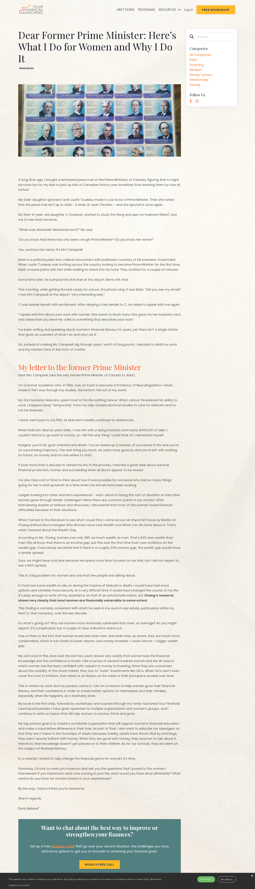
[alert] (127, 881)
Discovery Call (62, 846)
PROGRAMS (146, 9)
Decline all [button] (227, 879)
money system (26, 68)
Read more (156, 879)
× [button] (252, 876)
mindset (196, 70)
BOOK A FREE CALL (99, 864)
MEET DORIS (125, 9)
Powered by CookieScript (19, 885)
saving (195, 85)
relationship (199, 80)
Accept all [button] (206, 879)
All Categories (200, 55)
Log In (188, 9)
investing (196, 65)
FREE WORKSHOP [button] (216, 10)
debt (193, 60)
